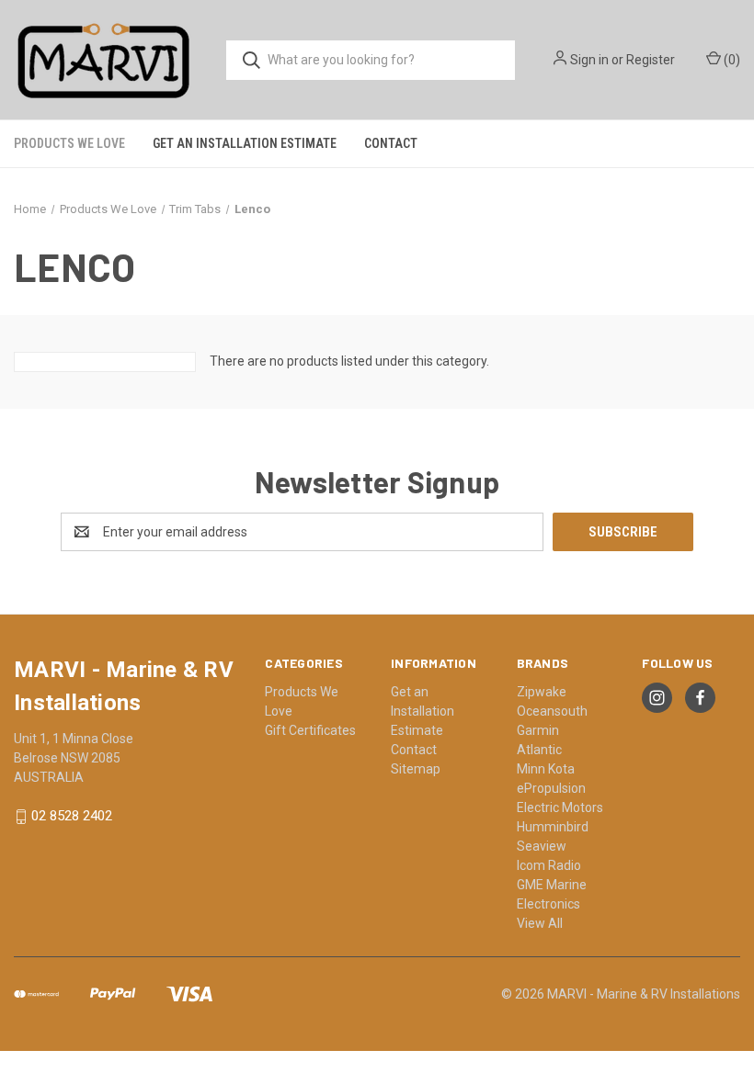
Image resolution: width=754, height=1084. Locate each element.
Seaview (541, 846)
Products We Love (69, 143)
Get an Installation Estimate (245, 143)
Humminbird (552, 826)
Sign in (589, 59)
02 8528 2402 (71, 816)
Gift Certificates (310, 730)
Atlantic (539, 749)
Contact (390, 143)
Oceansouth (552, 711)
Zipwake (541, 691)
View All (540, 923)
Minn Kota (546, 769)
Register (650, 59)
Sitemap (415, 769)
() (730, 59)
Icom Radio (549, 865)
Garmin (538, 730)
